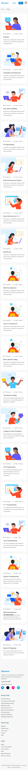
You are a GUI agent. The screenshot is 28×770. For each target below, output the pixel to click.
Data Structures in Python (12, 180)
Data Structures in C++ (11, 216)
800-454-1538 (6, 681)
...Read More (9, 43)
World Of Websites (9, 648)
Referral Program (5, 753)
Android (6, 37)
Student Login (5, 728)
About (2, 744)
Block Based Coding (10, 359)
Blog (2, 751)
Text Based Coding (10, 395)
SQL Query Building (10, 109)
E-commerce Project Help (8, 701)
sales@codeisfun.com (6, 684)
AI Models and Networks (12, 73)
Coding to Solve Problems (12, 431)
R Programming (8, 144)
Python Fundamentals (11, 576)
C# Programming (9, 467)
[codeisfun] (14, 22)
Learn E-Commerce (10, 324)
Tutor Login (4, 730)
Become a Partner (6, 755)
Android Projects (5, 698)
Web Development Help (7, 703)
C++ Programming (9, 505)
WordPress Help (5, 705)
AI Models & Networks (7, 716)
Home (2, 9)
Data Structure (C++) (6, 707)
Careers (3, 733)
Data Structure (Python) (7, 710)
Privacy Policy (5, 749)
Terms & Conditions (6, 746)
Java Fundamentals (10, 541)
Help (2, 735)
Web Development (9, 288)
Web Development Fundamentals (9, 613)
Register (3, 726)
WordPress (7, 252)
